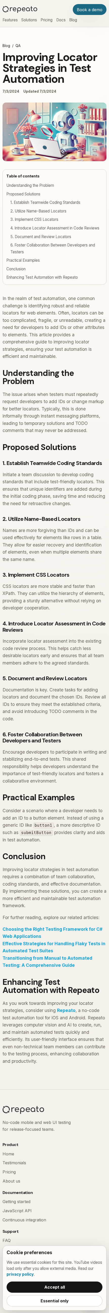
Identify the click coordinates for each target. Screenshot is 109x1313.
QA (18, 45)
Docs (61, 20)
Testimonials (14, 1162)
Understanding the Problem (30, 185)
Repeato (66, 1010)
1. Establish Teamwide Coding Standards (45, 202)
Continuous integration (24, 1219)
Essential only (55, 1300)
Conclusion (16, 269)
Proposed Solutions (23, 194)
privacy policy (20, 1274)
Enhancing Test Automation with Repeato (42, 277)
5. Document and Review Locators (40, 236)
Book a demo (89, 9)
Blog (73, 20)
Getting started (16, 1201)
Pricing (46, 20)
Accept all (54, 1287)
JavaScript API (17, 1210)
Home (8, 1153)
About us (11, 1181)
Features (10, 20)
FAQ (7, 1240)
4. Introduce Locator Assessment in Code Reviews (54, 228)
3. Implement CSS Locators (34, 219)
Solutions (29, 20)
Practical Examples (23, 260)
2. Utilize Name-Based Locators (38, 211)
